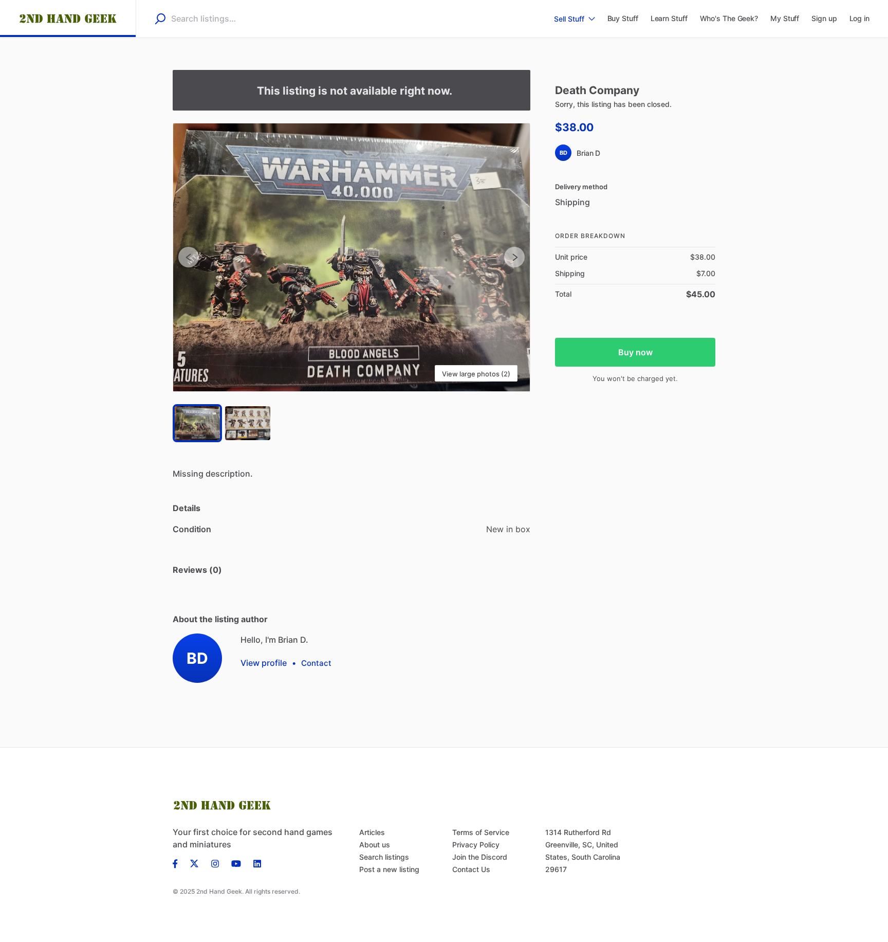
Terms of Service (480, 832)
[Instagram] (215, 862)
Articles (372, 832)
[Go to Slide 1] (197, 423)
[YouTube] (236, 862)
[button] (351, 257)
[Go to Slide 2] (247, 423)
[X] (194, 862)
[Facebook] (178, 862)
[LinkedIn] (257, 862)
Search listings (384, 857)
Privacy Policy (475, 844)
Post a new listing (389, 869)
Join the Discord (479, 857)
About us (374, 844)
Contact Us (471, 869)
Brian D (588, 153)
